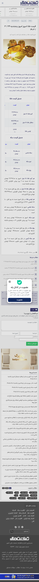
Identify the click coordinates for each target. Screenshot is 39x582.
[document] (19, 291)
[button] (9, 281)
